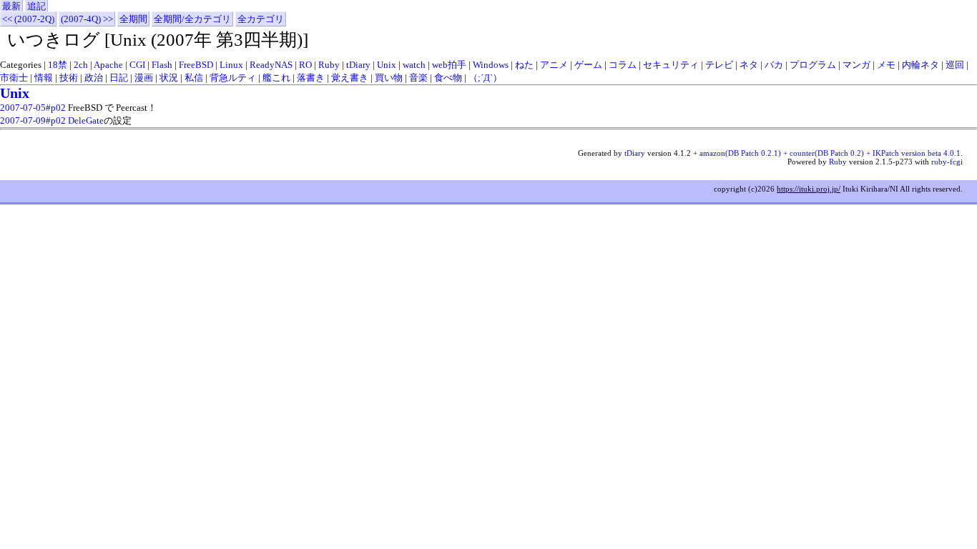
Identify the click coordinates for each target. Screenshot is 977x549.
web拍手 (449, 64)
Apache (108, 64)
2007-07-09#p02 (33, 120)
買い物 (389, 77)
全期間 (133, 19)
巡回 (955, 64)
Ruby (329, 64)
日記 (118, 77)
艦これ (276, 77)
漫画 (143, 77)
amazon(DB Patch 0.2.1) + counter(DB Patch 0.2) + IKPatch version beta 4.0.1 (830, 153)
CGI (137, 64)
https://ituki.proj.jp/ (808, 188)
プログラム (813, 64)
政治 (93, 77)
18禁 (57, 64)
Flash (162, 64)
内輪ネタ (920, 64)
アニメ (554, 64)
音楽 (418, 77)
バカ (774, 64)
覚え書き (349, 77)
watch (414, 64)
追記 (36, 6)
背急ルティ (233, 77)
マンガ (856, 64)
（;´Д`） (485, 77)
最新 (11, 6)
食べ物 (448, 77)
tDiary (358, 64)
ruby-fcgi (947, 161)
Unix (386, 64)
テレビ (719, 64)
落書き (311, 77)
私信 (194, 77)
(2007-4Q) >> (87, 19)
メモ (886, 64)
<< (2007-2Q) (28, 19)
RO (305, 64)
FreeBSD (196, 64)
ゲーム (588, 64)
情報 (43, 77)
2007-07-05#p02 (33, 107)
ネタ (749, 64)
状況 (168, 77)
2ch (81, 64)
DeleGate (86, 120)
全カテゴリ (260, 19)
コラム (623, 64)
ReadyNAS (271, 64)
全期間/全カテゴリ (192, 19)
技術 (68, 77)
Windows (491, 64)
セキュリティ (671, 64)
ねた (524, 64)
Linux (231, 64)
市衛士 (14, 77)
